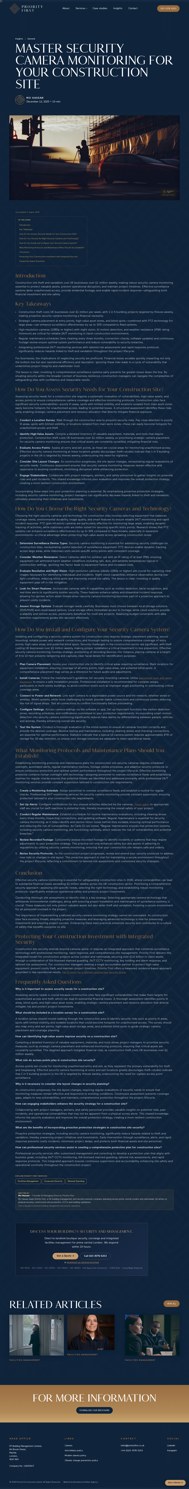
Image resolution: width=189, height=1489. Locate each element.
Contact (133, 8)
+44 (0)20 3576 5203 (132, 1451)
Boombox (77, 1482)
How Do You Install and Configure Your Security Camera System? (48, 243)
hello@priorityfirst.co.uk (132, 1446)
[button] (81, 8)
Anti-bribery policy (74, 1451)
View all (171, 1304)
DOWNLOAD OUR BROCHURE (94, 1410)
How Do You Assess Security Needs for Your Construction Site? (48, 234)
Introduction (24, 225)
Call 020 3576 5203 (95, 1256)
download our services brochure (83, 1262)
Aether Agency (91, 1482)
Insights (117, 8)
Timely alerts (141, 804)
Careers (68, 1446)
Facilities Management (28, 1181)
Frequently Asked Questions (32, 261)
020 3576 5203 (168, 9)
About (65, 8)
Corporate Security (53, 1181)
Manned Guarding (76, 1181)
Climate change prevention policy (81, 1460)
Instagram (172, 1451)
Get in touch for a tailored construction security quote (94, 972)
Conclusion (24, 252)
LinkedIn (171, 1446)
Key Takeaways (26, 230)
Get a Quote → (65, 1256)
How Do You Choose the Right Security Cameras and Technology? (49, 239)
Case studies (100, 8)
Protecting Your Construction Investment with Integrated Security (48, 257)
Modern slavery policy (75, 1455)
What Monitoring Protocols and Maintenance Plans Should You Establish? (51, 248)
